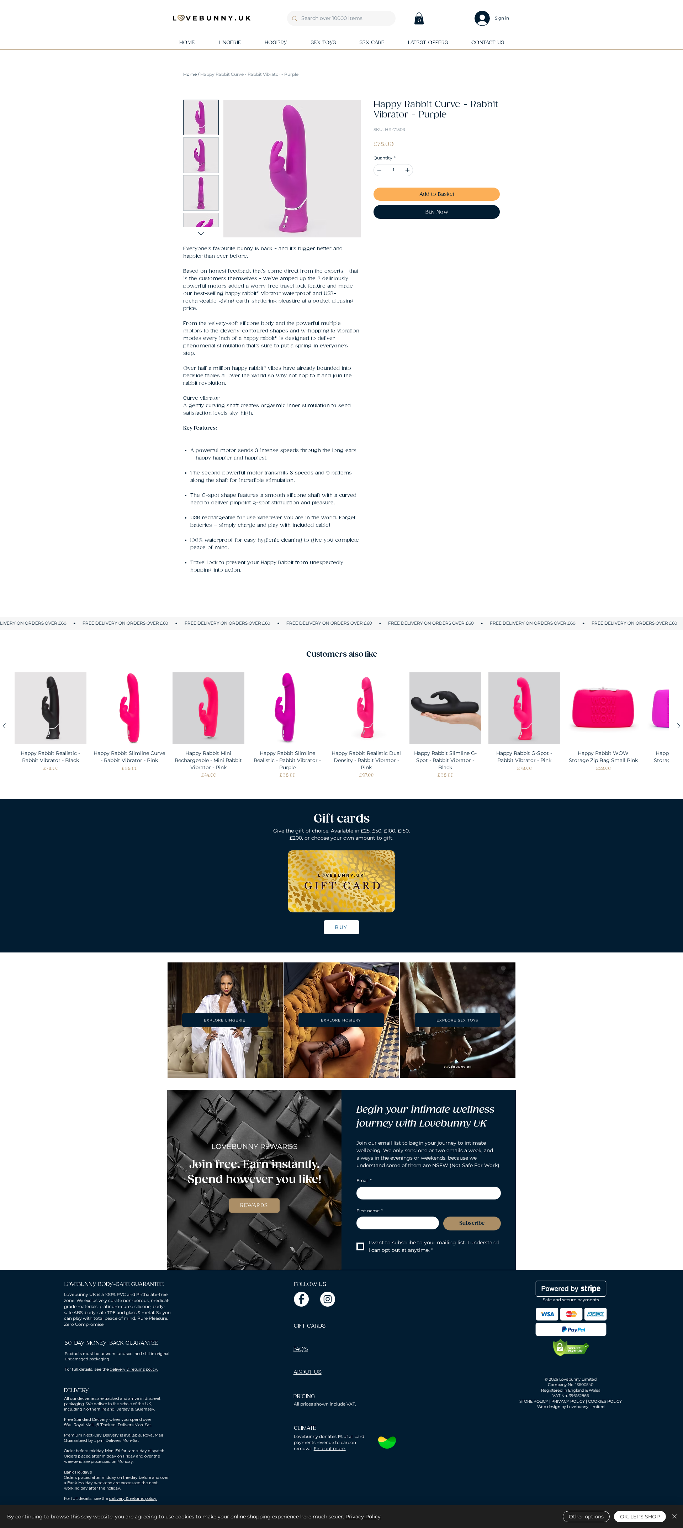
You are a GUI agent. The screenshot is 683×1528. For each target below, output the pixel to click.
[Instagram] (327, 1299)
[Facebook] (301, 1299)
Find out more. (330, 1448)
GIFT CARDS (309, 1326)
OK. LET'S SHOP (640, 1516)
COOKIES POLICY (605, 1401)
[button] (419, 18)
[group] (341, 725)
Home (190, 74)
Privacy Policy (363, 1516)
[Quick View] (50, 708)
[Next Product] (678, 725)
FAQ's (300, 1349)
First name (369, 1210)
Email (364, 1180)
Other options (586, 1516)
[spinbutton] (393, 170)
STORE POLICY (533, 1401)
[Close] (674, 1516)
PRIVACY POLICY (568, 1401)
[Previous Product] (4, 725)
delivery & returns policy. (134, 1369)
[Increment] (408, 170)
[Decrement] (378, 170)
